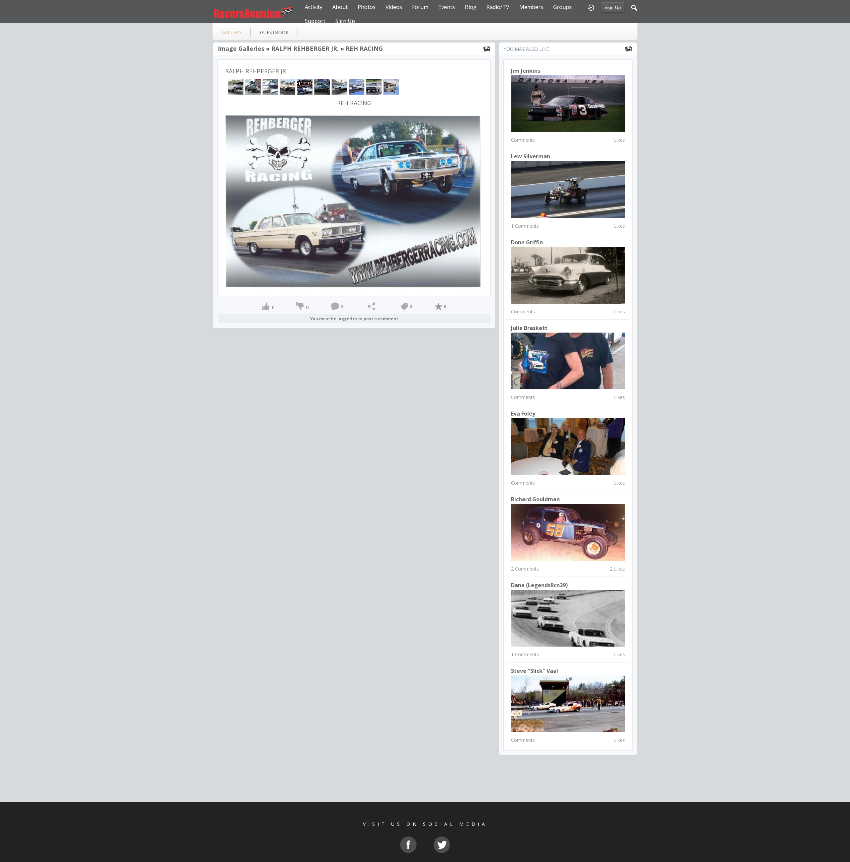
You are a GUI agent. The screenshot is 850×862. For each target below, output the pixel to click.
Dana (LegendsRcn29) (539, 585)
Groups (562, 7)
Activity (313, 7)
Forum (420, 7)
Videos (393, 7)
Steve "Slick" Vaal (534, 670)
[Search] (634, 7)
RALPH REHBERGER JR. (305, 48)
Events (446, 7)
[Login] (591, 7)
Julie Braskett (529, 328)
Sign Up (612, 7)
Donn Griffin (527, 242)
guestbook (274, 32)
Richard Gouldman (535, 499)
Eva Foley (523, 413)
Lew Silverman (530, 156)
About (340, 7)
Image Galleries (241, 48)
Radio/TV (497, 7)
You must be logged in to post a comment (354, 319)
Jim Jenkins (525, 70)
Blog (470, 7)
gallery (231, 32)
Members (531, 7)
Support (315, 21)
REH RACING (364, 48)
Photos (367, 7)
